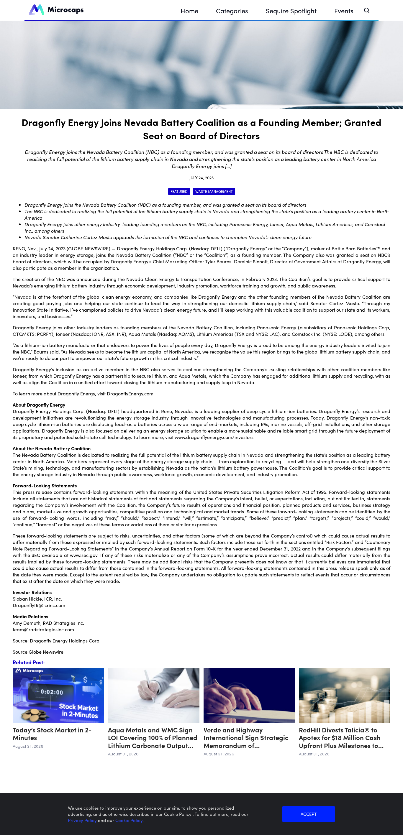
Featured (179, 191)
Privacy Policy (83, 820)
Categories (232, 10)
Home (189, 10)
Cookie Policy (128, 820)
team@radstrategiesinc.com (43, 629)
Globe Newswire (46, 651)
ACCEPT (309, 814)
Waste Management (214, 191)
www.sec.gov (83, 555)
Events (343, 10)
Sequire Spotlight (291, 10)
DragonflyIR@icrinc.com (39, 605)
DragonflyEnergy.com (130, 393)
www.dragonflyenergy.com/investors (214, 437)
